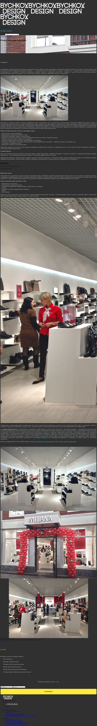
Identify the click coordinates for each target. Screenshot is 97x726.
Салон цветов (9, 712)
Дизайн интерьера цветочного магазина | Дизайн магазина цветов (21, 716)
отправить (48, 691)
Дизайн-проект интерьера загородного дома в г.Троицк (18, 723)
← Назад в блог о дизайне (6, 35)
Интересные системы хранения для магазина (16, 713)
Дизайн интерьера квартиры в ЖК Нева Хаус (16, 724)
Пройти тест (3, 641)
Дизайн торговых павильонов (67, 441)
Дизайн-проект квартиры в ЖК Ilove (14, 720)
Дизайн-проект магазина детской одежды (15, 714)
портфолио (43, 436)
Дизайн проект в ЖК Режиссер (13, 719)
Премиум (10, 48)
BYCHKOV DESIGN (6, 30)
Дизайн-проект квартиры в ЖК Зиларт (14, 721)
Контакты (5, 27)
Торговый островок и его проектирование (43, 441)
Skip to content (4, 1)
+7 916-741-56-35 (12, 704)
